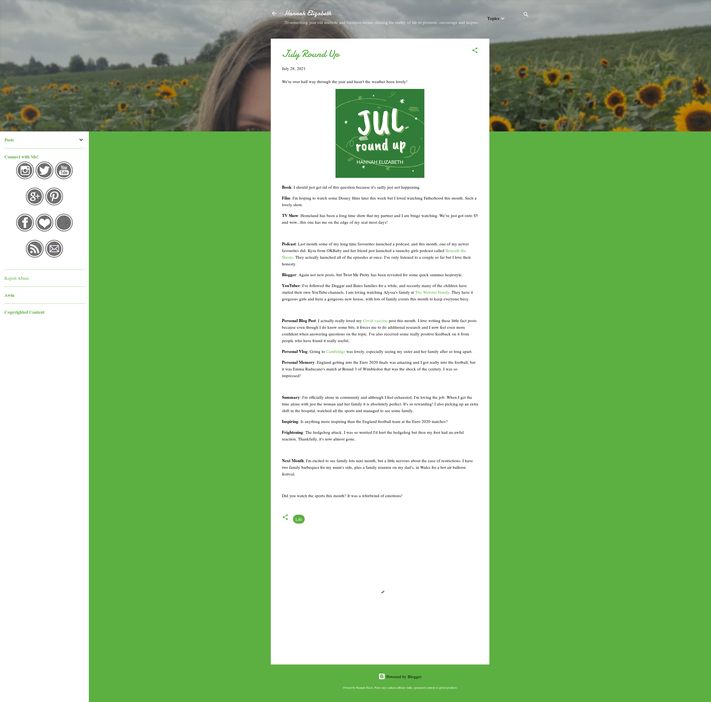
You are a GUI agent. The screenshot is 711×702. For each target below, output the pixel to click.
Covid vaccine (375, 320)
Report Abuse (16, 278)
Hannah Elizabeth (307, 13)
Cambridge (336, 351)
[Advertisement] (511, 122)
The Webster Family (432, 292)
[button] (475, 51)
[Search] (526, 15)
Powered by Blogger (403, 676)
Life (299, 519)
